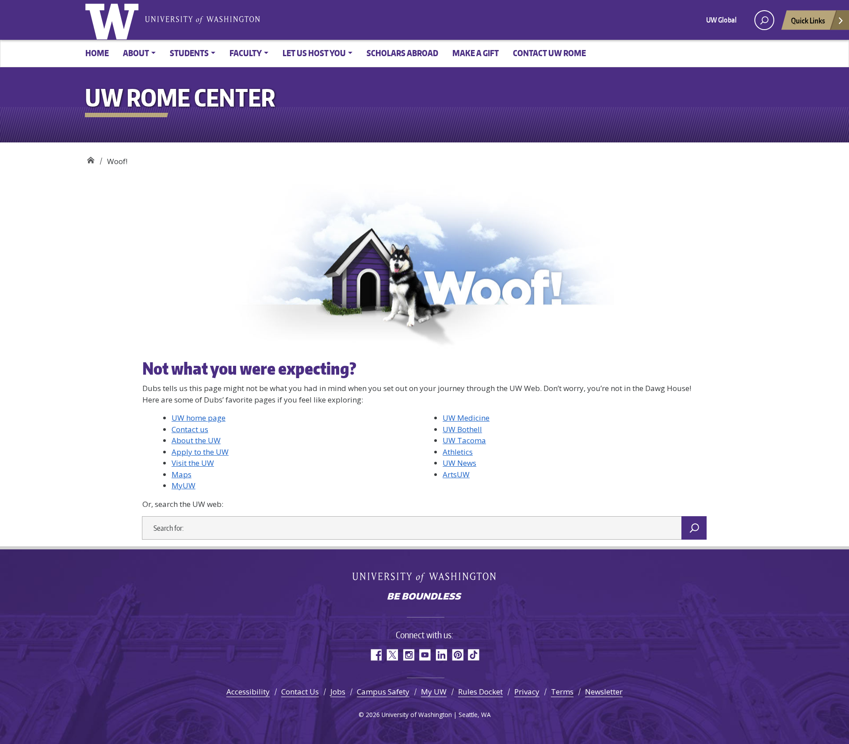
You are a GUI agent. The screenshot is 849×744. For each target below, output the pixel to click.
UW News (459, 463)
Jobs (337, 691)
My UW (434, 691)
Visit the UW (193, 463)
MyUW (183, 485)
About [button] (136, 52)
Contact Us (300, 691)
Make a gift (475, 52)
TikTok (474, 655)
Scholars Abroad (402, 52)
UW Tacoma (464, 440)
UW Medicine (466, 418)
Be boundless (424, 597)
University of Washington (113, 20)
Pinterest (457, 655)
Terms (562, 691)
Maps (181, 474)
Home (97, 52)
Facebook (376, 655)
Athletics (458, 452)
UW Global (721, 19)
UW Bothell (462, 429)
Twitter (392, 655)
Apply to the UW (200, 452)
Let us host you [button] (314, 52)
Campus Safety (383, 691)
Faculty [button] (245, 52)
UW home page (199, 418)
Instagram (408, 655)
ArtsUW (456, 474)
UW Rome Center (90, 158)
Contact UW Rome (549, 52)
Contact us (190, 429)
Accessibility (248, 691)
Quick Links (808, 20)
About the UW (196, 440)
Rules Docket (480, 691)
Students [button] (189, 52)
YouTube (425, 655)
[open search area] (764, 20)
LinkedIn (441, 655)
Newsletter (604, 691)
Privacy (526, 691)
